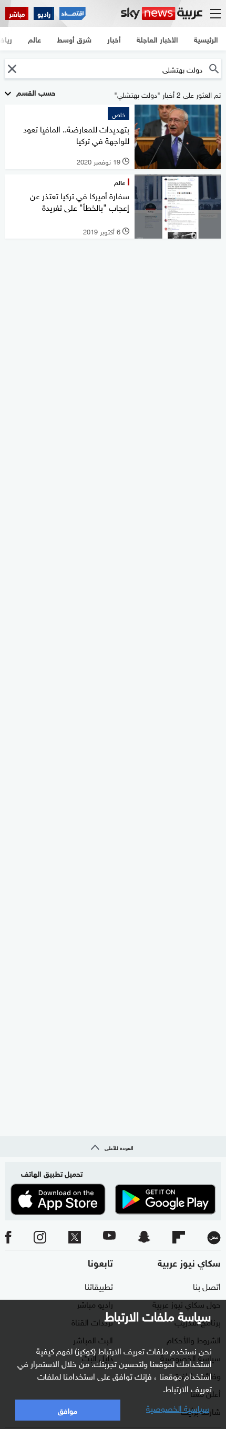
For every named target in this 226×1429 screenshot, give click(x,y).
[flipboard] (178, 1238)
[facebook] (8, 1238)
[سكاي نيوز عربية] (161, 13)
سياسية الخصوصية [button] (177, 1407)
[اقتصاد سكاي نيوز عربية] (72, 13)
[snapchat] (144, 1238)
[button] (11, 68)
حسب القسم (35, 91)
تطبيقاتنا (99, 1285)
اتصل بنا (207, 1285)
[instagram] (40, 1238)
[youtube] (109, 1238)
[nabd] (214, 1238)
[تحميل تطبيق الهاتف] (113, 1199)
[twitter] (74, 1238)
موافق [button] (67, 1409)
